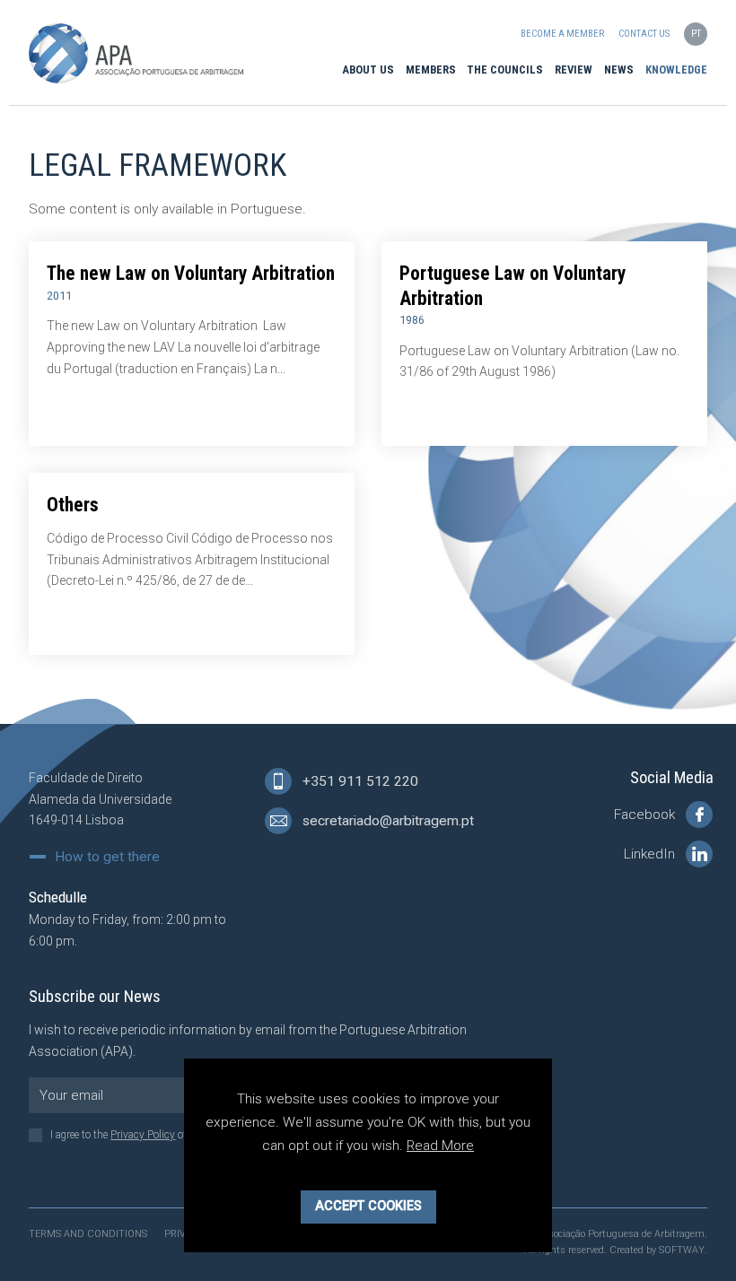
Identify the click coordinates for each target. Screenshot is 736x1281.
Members (431, 69)
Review (573, 69)
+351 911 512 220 (358, 781)
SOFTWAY (682, 1250)
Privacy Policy (142, 1134)
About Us (368, 69)
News (619, 69)
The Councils (505, 69)
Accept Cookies (368, 1206)
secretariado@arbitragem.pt (386, 821)
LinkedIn (651, 854)
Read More (440, 1145)
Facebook (646, 814)
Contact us (644, 33)
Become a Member (562, 33)
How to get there (107, 857)
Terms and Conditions (88, 1234)
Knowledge (676, 69)
